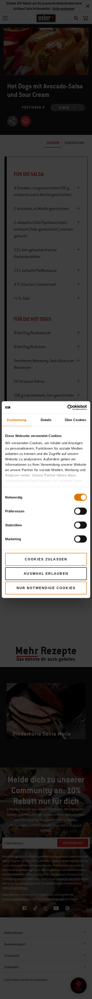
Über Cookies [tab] (75, 420)
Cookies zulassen (46, 559)
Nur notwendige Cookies (46, 588)
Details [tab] (46, 420)
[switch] (80, 511)
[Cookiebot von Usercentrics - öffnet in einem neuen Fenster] (67, 407)
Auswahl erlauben (46, 573)
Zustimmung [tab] (17, 420)
